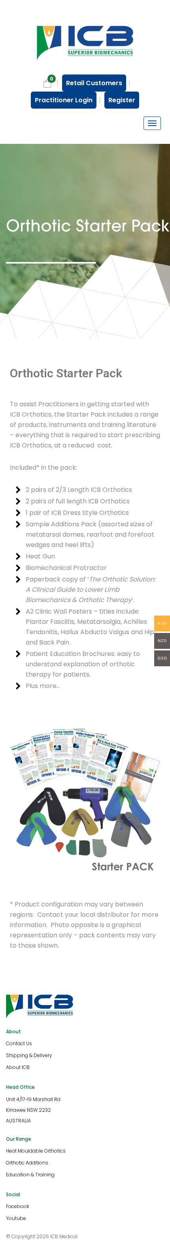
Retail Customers (94, 83)
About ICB (18, 1067)
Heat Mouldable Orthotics (36, 1150)
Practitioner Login (64, 100)
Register (121, 100)
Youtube (16, 1218)
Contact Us (19, 1043)
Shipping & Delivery (29, 1055)
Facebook (17, 1206)
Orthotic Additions (27, 1162)
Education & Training (30, 1174)
